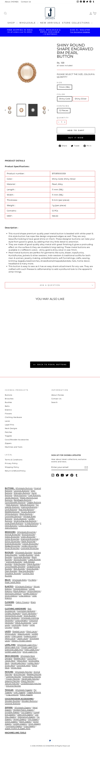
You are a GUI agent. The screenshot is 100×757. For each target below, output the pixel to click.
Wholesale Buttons (24, 488)
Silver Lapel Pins (30, 652)
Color (61, 94)
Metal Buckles (33, 564)
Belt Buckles (19, 569)
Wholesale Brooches (26, 532)
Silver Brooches (12, 548)
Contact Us (26, 2)
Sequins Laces (24, 634)
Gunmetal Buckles (22, 557)
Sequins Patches (12, 681)
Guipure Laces (30, 636)
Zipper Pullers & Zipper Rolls (17, 728)
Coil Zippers (26, 712)
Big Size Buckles (26, 571)
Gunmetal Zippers (14, 726)
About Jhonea (57, 395)
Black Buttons (26, 514)
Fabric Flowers (22, 602)
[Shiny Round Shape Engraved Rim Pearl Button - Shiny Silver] (17, 341)
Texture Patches (12, 683)
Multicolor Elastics (13, 593)
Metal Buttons (20, 495)
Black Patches (27, 681)
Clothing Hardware (13, 417)
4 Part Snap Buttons (27, 525)
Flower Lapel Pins (29, 647)
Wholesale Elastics (23, 586)
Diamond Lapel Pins (14, 649)
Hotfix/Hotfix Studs (13, 616)
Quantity (63, 118)
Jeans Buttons (11, 528)
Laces (7, 421)
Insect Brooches (12, 537)
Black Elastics (19, 591)
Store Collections (76, 23)
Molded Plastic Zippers (23, 710)
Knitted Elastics (20, 589)
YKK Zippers (33, 719)
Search (54, 402)
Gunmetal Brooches (30, 548)
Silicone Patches (13, 686)
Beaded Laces (18, 631)
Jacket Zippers (19, 719)
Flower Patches (13, 679)
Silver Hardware (29, 613)
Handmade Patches (30, 679)
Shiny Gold (64, 99)
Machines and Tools (13, 447)
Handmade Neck (18, 663)
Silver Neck (10, 665)
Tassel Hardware (12, 618)
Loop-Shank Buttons (14, 523)
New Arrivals (50, 23)
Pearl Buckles (11, 571)
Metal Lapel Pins (12, 647)
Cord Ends (16, 625)
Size (59, 82)
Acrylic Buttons (28, 511)
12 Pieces (63, 110)
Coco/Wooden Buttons (15, 502)
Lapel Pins (9, 425)
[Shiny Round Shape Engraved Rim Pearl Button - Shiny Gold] (13, 341)
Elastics (8, 410)
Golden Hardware (12, 613)
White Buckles (20, 559)
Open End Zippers (25, 714)
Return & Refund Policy (15, 471)
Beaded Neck (19, 658)
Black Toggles (26, 695)
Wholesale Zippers (22, 707)
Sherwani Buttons (22, 493)
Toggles (8, 436)
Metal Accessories (23, 622)
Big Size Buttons (26, 509)
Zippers (8, 443)
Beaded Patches (34, 674)
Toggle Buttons (34, 502)
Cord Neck (32, 658)
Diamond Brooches (29, 539)
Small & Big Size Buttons (25, 521)
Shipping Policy (12, 467)
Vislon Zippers (11, 721)
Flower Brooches (30, 544)
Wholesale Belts (19, 580)
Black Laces (31, 631)
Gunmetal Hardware (26, 611)
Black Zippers (25, 721)
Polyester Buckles (13, 573)
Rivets (25, 625)
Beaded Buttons (12, 511)
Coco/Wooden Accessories (17, 440)
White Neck (16, 668)
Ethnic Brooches (12, 541)
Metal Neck (22, 661)
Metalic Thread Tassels (21, 641)
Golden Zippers (20, 724)
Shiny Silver (81, 99)
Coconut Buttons (21, 490)
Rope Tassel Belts (13, 582)
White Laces (10, 634)
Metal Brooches (28, 541)
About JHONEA (12, 2)
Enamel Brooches (13, 544)
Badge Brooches (12, 546)
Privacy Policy (11, 463)
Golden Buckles (26, 555)
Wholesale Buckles (23, 552)
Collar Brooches (12, 539)
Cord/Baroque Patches (31, 683)
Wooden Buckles (12, 701)
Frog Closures (12, 695)
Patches (8, 432)
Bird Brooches (28, 534)
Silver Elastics (11, 596)
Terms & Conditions (13, 460)
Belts (7, 406)
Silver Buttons (20, 518)
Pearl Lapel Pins (32, 649)
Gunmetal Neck (23, 665)
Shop (12, 23)
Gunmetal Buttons (13, 516)
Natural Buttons (27, 505)
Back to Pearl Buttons (52, 364)
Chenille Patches (13, 676)
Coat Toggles (19, 692)
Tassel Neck (10, 661)
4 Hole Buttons (32, 523)
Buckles (8, 402)
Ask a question (50, 285)
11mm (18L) (64, 87)
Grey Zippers (29, 726)
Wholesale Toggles (23, 690)
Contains (63, 106)
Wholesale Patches (23, 672)
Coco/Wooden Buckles (15, 566)
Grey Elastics (24, 596)
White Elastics (34, 591)
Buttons (8, 395)
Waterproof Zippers (26, 717)
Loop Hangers (21, 620)
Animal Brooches (12, 534)
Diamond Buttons (29, 507)
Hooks (16, 627)
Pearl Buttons (12, 505)
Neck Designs (11, 428)
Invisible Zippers (12, 712)
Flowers (8, 414)
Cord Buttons (11, 509)
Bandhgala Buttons (22, 500)
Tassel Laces (22, 638)
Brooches (9, 399)
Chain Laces (16, 636)
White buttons (11, 514)
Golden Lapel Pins (13, 652)
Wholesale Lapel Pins (27, 645)
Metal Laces (10, 638)
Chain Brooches (28, 537)
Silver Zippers (34, 724)
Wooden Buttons (29, 701)
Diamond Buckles (14, 562)
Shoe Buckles (32, 569)
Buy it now (76, 138)
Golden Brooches (29, 546)
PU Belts (32, 580)
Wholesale (28, 23)
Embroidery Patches (31, 676)
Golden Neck (33, 663)
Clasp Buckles (34, 559)
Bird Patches (19, 674)
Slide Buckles (19, 564)
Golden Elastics (30, 593)
